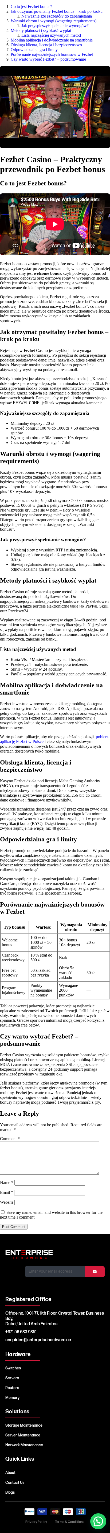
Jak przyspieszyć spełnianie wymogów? (55, 25)
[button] (98, 1521)
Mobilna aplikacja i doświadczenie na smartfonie (52, 40)
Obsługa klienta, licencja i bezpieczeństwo (46, 45)
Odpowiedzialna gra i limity (34, 49)
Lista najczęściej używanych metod (51, 35)
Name (6, 1182)
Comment (10, 1138)
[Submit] (95, 1271)
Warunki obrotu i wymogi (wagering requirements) (53, 21)
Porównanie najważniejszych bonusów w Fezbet (52, 54)
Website (6, 1202)
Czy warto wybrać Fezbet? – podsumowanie (48, 59)
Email (6, 1192)
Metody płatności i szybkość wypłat (41, 30)
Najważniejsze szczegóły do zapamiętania (56, 16)
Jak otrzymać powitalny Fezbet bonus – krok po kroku (57, 11)
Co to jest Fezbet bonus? (31, 6)
